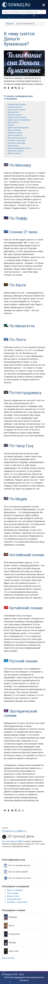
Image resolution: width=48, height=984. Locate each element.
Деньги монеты (14, 130)
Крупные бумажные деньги (19, 148)
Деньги (11, 125)
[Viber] (15, 87)
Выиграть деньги (15, 115)
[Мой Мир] (22, 87)
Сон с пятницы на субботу (13, 841)
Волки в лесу (13, 896)
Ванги (11, 925)
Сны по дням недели (18, 871)
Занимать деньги (15, 133)
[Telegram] (12, 87)
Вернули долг (13, 112)
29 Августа (8, 831)
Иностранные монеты (17, 138)
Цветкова (13, 951)
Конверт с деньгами (16, 140)
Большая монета (15, 107)
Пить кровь (12, 893)
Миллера (13, 917)
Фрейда (12, 942)
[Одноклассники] (8, 87)
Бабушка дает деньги (17, 104)
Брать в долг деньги (16, 110)
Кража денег (13, 146)
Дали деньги (13, 122)
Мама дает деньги (16, 151)
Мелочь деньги (14, 153)
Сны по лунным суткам (19, 878)
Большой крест (14, 899)
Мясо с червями (15, 890)
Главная (9, 23)
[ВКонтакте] (4, 87)
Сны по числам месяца (19, 865)
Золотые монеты (15, 135)
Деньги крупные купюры (18, 128)
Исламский (14, 934)
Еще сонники (8, 958)
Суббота (21, 831)
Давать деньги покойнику (19, 120)
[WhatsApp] (19, 87)
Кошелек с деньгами (16, 143)
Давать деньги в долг (17, 117)
